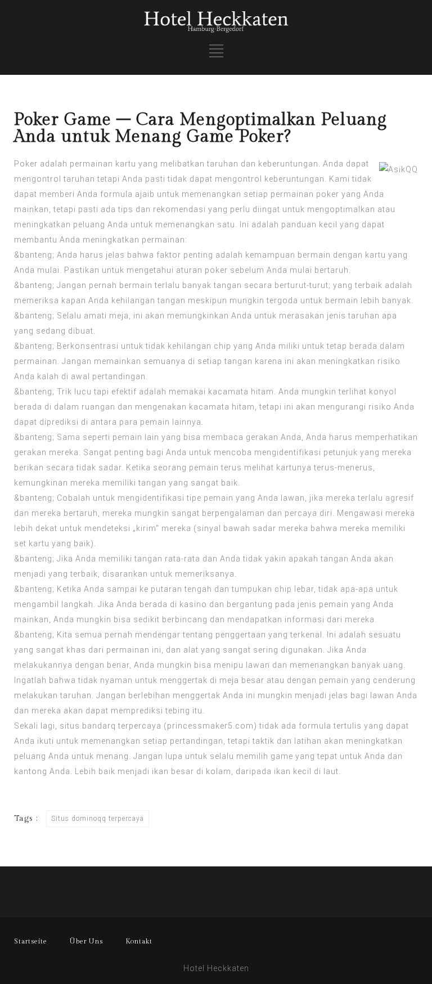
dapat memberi (44, 194)
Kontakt (138, 941)
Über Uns (86, 941)
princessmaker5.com (210, 725)
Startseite (30, 941)
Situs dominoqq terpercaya (97, 819)
